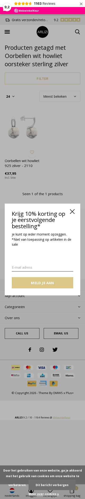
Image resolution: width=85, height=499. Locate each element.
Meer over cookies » (44, 494)
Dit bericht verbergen (52, 485)
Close (72, 212)
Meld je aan (42, 282)
